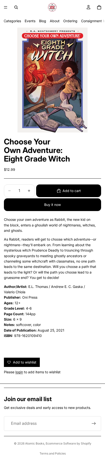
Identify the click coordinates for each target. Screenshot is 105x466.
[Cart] (99, 7)
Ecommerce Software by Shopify (68, 443)
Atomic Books (34, 443)
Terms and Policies (53, 453)
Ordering (70, 21)
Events (30, 21)
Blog (42, 21)
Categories (12, 21)
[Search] (16, 7)
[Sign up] (94, 423)
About (55, 21)
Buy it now (52, 205)
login (19, 372)
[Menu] (5, 7)
